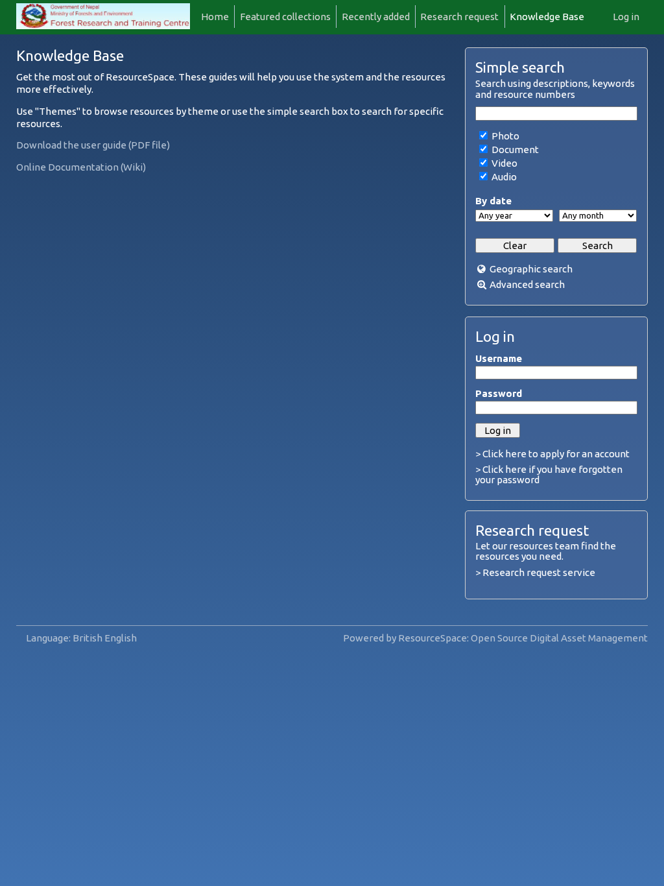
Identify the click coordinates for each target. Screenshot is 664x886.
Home (215, 16)
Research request (459, 16)
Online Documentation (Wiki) (81, 167)
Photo (504, 135)
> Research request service (535, 572)
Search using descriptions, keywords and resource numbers (555, 89)
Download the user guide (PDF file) (93, 144)
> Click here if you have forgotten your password (548, 475)
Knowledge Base (547, 16)
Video (503, 163)
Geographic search (531, 268)
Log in (626, 16)
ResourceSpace (432, 637)
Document (514, 149)
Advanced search (527, 284)
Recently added (376, 16)
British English (105, 637)
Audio (503, 176)
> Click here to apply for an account (552, 453)
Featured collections (285, 16)
